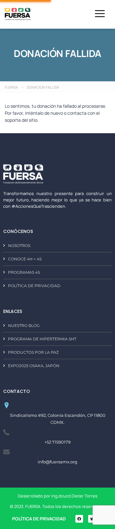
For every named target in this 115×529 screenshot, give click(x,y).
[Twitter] (92, 519)
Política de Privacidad (39, 519)
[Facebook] (79, 519)
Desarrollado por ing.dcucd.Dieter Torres (57, 496)
